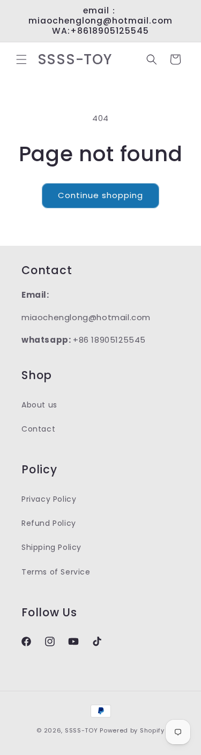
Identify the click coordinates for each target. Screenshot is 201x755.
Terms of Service (56, 572)
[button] (21, 59)
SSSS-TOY (81, 730)
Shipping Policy (51, 547)
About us (39, 404)
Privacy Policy (48, 499)
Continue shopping (100, 195)
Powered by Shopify (132, 730)
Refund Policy (48, 523)
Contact (38, 429)
